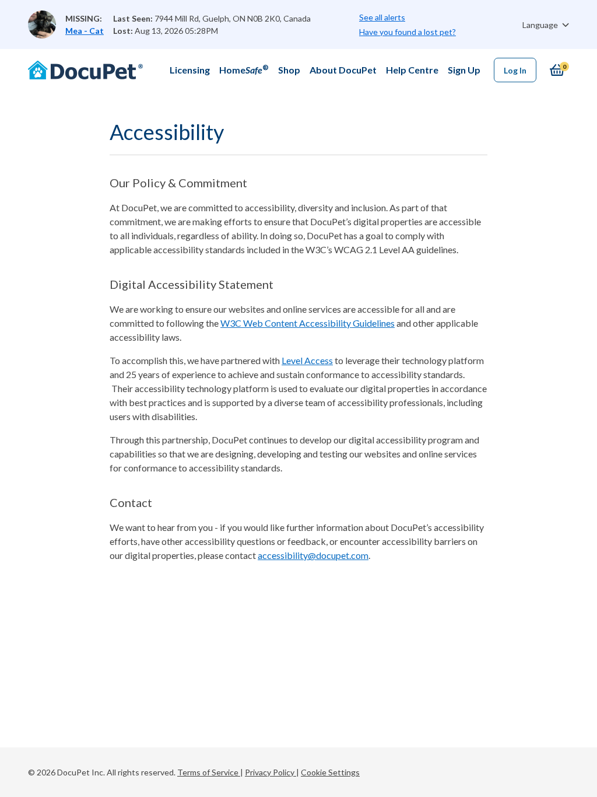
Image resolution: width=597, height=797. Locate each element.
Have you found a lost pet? (407, 32)
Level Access (307, 360)
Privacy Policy (270, 772)
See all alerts (382, 17)
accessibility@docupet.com (313, 555)
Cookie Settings (330, 772)
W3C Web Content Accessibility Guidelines (307, 322)
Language (541, 25)
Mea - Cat (84, 31)
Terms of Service (208, 772)
